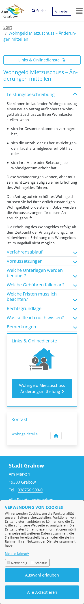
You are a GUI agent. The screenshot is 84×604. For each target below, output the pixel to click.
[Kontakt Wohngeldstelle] (56, 436)
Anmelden (62, 11)
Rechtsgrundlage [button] (24, 308)
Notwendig (19, 563)
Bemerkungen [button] (21, 326)
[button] (39, 9)
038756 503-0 (30, 490)
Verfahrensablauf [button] (25, 252)
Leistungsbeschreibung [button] (31, 94)
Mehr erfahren (16, 553)
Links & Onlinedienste (39, 60)
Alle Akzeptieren (42, 592)
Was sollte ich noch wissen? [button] (35, 317)
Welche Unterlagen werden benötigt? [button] (35, 273)
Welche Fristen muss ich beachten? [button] (32, 296)
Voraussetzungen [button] (25, 261)
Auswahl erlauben (42, 575)
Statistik (41, 563)
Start (7, 27)
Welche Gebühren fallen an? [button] (36, 284)
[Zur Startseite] (12, 11)
